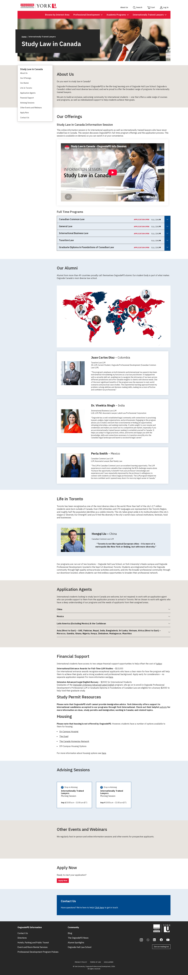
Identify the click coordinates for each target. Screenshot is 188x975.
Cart (153, 7)
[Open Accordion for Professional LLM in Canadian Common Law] (167, 219)
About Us (124, 7)
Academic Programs (116, 14)
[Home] (38, 7)
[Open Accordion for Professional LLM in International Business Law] (167, 233)
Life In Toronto (26, 88)
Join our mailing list (161, 946)
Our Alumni (24, 83)
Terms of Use (95, 962)
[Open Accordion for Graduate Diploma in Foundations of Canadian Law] (167, 247)
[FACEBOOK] (161, 939)
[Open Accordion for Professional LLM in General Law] (167, 226)
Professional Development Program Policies (38, 952)
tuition (159, 663)
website (163, 707)
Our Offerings (25, 78)
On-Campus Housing (68, 731)
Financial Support (27, 98)
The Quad (63, 736)
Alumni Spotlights (76, 942)
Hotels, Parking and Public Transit (33, 942)
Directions (22, 938)
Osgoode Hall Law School (79, 947)
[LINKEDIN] (154, 939)
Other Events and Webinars (31, 107)
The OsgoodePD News (78, 938)
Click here (99, 907)
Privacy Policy (81, 962)
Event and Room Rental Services (33, 947)
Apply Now (24, 112)
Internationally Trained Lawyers (148, 14)
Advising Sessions (27, 103)
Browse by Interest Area (57, 14)
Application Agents (28, 93)
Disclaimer (108, 962)
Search (139, 7)
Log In (165, 7)
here (111, 677)
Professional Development (86, 14)
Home (24, 37)
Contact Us (24, 117)
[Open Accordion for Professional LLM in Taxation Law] (167, 240)
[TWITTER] (148, 939)
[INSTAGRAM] (141, 939)
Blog (70, 933)
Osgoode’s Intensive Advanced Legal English (93, 685)
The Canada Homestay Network (74, 741)
